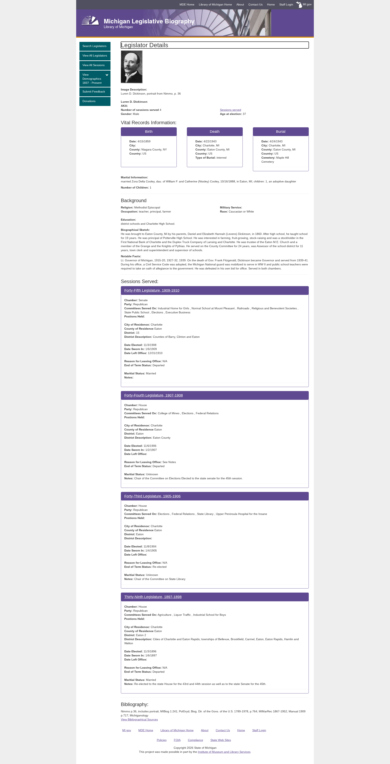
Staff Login (286, 4)
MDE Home (187, 4)
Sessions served (230, 109)
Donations (88, 101)
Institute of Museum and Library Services (224, 751)
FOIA (177, 740)
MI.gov (307, 4)
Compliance (195, 740)
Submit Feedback (93, 91)
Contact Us (255, 4)
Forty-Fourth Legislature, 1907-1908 (153, 395)
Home (271, 4)
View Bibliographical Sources (139, 719)
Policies (162, 740)
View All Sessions (93, 65)
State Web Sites (220, 740)
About (240, 4)
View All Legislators (94, 55)
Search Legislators (94, 46)
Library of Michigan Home (215, 4)
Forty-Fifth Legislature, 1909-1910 (151, 290)
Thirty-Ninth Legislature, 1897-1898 (153, 597)
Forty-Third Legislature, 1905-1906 (152, 496)
